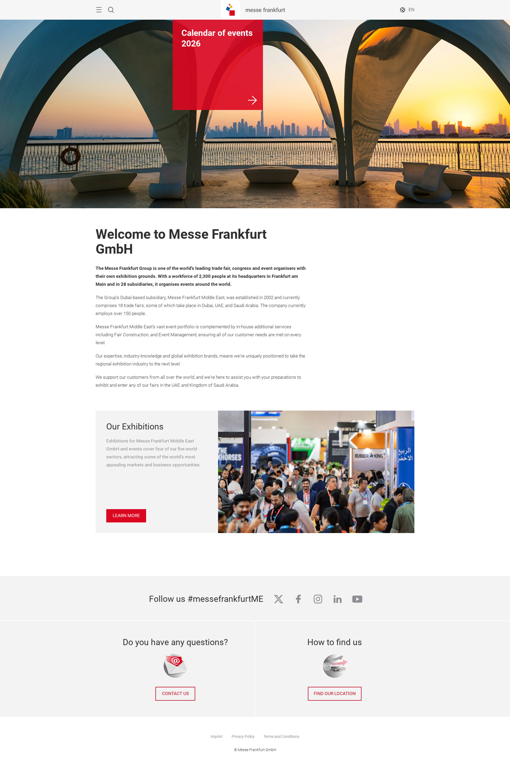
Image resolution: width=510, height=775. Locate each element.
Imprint (217, 736)
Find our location (335, 693)
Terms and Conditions (281, 736)
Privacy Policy (243, 736)
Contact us (175, 693)
